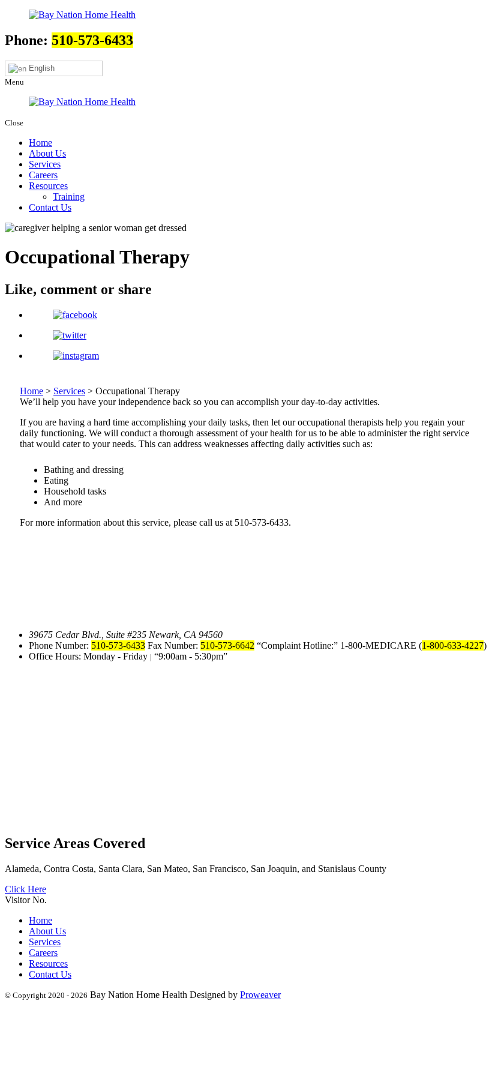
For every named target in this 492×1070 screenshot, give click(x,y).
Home (40, 142)
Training (69, 196)
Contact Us (50, 207)
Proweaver (260, 995)
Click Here (25, 889)
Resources (48, 186)
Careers (43, 175)
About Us (47, 153)
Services (45, 164)
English (40, 68)
